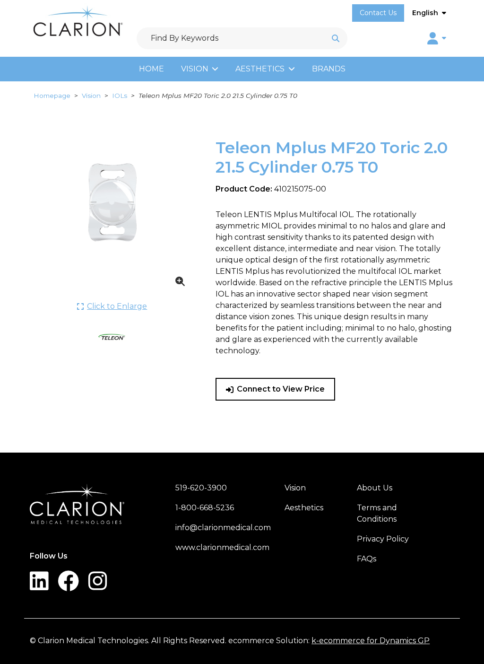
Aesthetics (260, 68)
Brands (329, 68)
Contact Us (378, 13)
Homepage (52, 95)
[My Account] (436, 38)
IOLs (119, 95)
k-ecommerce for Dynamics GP (370, 640)
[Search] (335, 38)
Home (151, 68)
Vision (194, 68)
